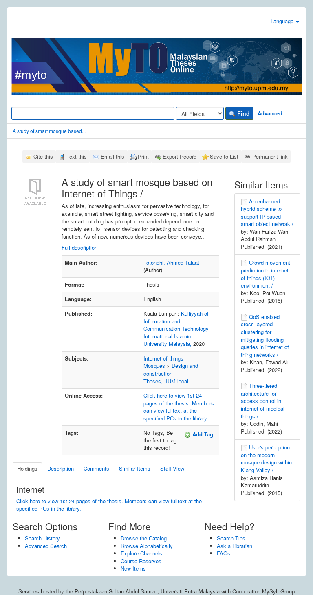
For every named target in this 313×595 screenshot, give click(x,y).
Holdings (27, 468)
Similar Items (134, 468)
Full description (79, 247)
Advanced (270, 113)
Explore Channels (141, 553)
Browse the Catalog (144, 538)
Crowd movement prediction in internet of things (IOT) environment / (265, 274)
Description (60, 468)
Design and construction (170, 369)
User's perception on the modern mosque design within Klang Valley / (266, 458)
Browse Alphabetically (147, 546)
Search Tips (231, 538)
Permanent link (270, 156)
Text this (76, 156)
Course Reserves (141, 561)
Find (243, 113)
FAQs (223, 553)
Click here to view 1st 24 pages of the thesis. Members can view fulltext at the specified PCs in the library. (178, 407)
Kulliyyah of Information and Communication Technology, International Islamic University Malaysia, (176, 328)
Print (143, 156)
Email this (112, 156)
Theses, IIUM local (165, 381)
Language (283, 21)
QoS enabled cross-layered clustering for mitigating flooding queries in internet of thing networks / (265, 335)
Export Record (179, 156)
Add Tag (202, 434)
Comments (96, 468)
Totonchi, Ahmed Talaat (171, 262)
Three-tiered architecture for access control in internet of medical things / (262, 401)
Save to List (224, 156)
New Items (133, 568)
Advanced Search (46, 546)
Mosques (154, 365)
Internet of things (163, 358)
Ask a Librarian (234, 546)
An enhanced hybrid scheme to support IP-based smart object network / (267, 212)
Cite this (43, 156)
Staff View (172, 468)
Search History (42, 538)
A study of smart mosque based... (49, 130)
